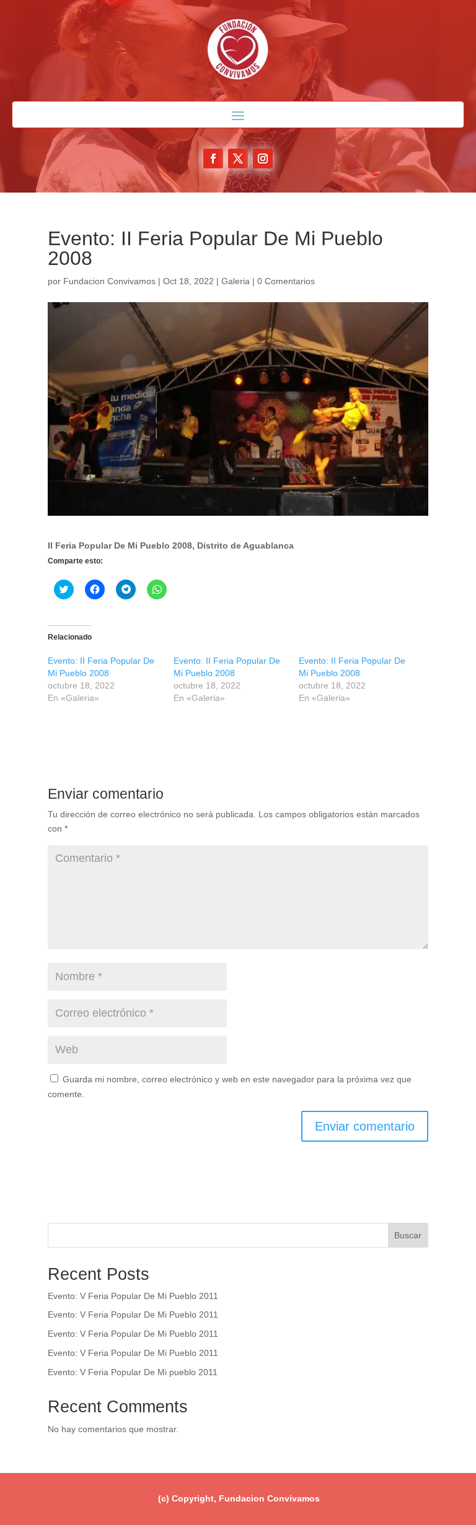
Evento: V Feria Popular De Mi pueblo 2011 (133, 1372)
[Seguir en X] (238, 158)
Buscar (407, 1235)
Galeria (235, 281)
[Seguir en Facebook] (213, 158)
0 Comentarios (286, 281)
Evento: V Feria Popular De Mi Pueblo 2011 (133, 1296)
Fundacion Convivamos (109, 281)
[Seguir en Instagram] (263, 158)
